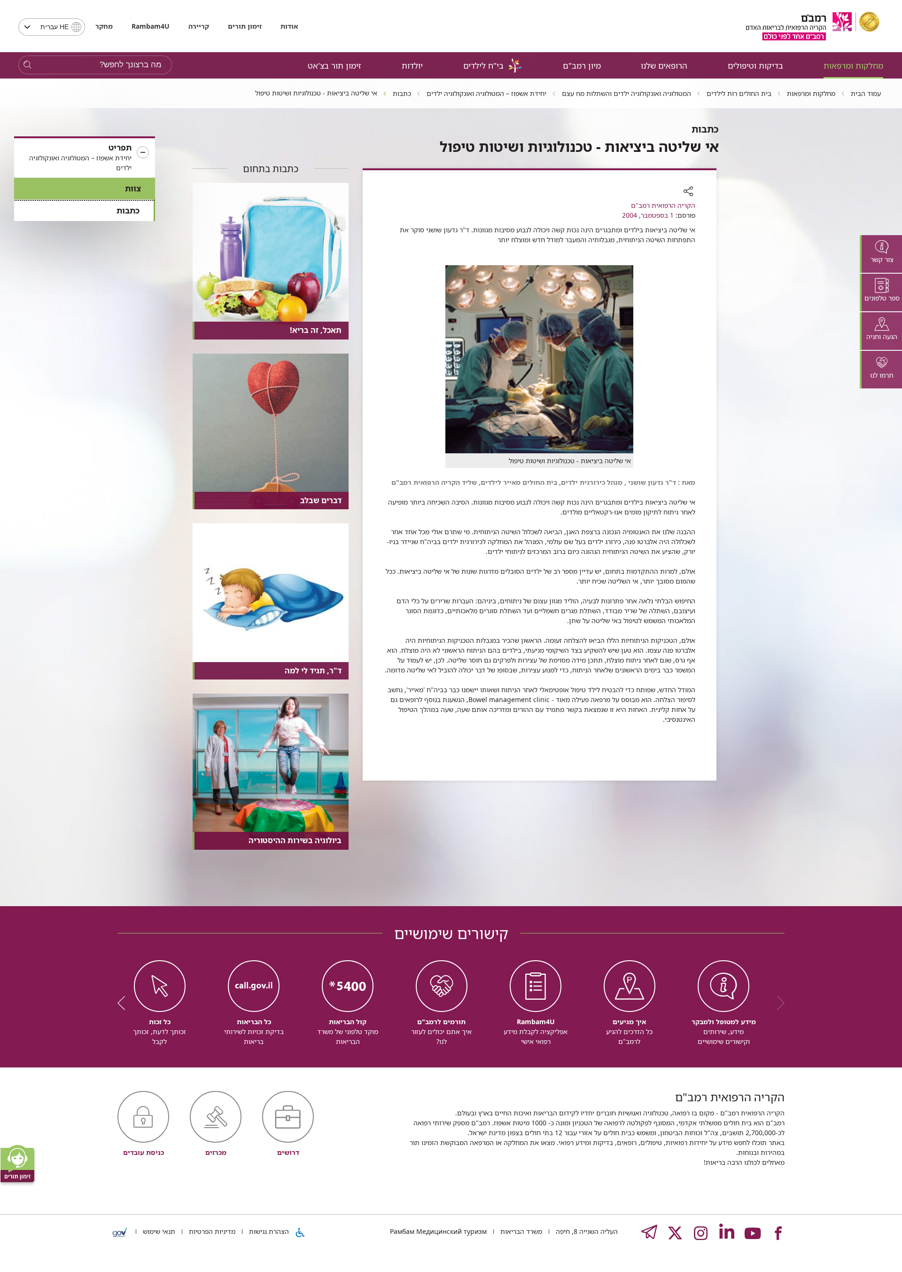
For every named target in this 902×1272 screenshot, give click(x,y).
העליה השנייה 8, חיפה (586, 1231)
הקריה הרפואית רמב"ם (663, 205)
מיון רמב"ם (582, 65)
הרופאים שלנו (664, 65)
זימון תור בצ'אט (334, 65)
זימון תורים (245, 26)
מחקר (104, 26)
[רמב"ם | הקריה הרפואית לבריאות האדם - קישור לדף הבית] (812, 26)
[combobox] (52, 27)
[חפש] (27, 65)
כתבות (128, 210)
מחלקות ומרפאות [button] (853, 65)
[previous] (777, 1003)
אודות (289, 26)
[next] (124, 1003)
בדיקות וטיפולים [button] (755, 65)
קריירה (198, 26)
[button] (84, 157)
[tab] (881, 254)
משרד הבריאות (520, 1231)
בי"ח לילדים (483, 65)
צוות (133, 188)
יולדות (412, 65)
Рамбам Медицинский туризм (438, 1231)
